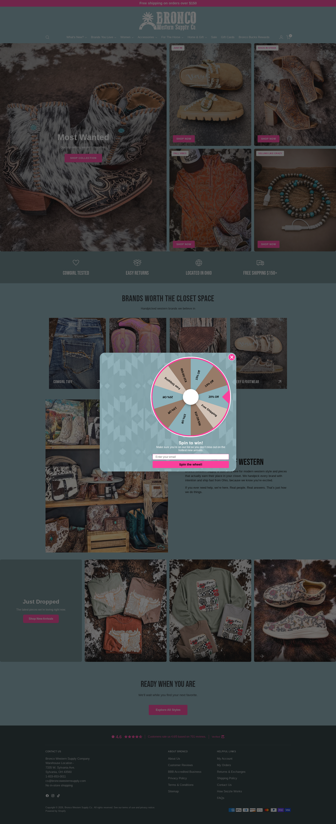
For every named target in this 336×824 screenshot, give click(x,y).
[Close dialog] (232, 357)
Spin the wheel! (190, 464)
